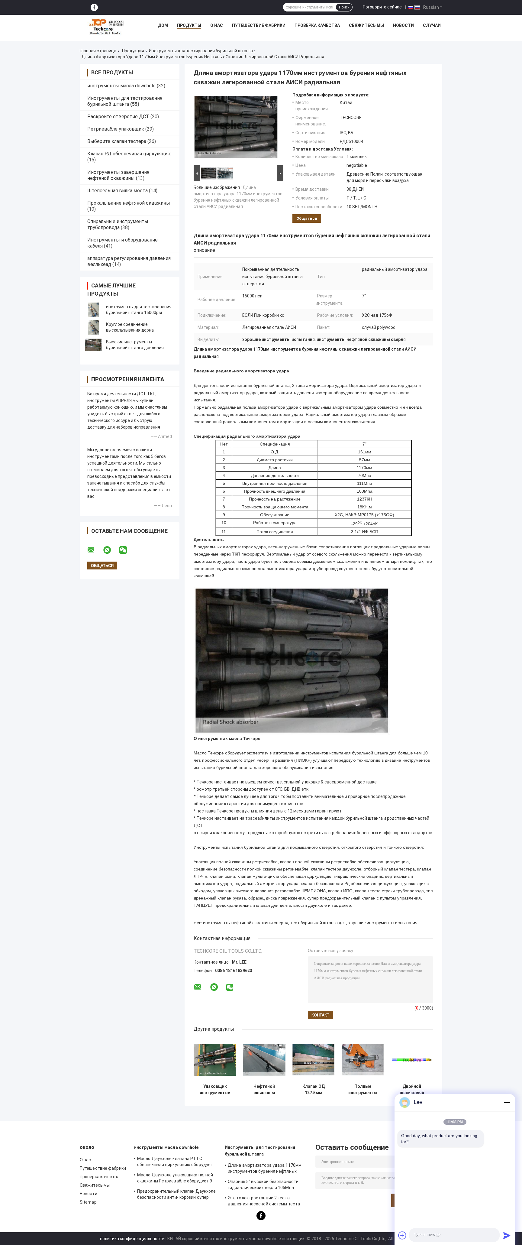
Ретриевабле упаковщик (115, 129)
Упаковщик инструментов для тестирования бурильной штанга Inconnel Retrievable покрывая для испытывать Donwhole (215, 1089)
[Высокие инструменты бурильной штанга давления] (93, 345)
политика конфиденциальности (132, 1238)
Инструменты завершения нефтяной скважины (118, 175)
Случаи (432, 25)
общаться (306, 218)
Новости (403, 25)
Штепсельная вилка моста (117, 190)
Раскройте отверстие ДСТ (118, 116)
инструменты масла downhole (121, 86)
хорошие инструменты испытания (382, 922)
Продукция (133, 50)
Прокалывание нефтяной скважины (128, 203)
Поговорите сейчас (382, 7)
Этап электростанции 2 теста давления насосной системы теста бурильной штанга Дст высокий (264, 1201)
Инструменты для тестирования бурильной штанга (201, 50)
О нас (216, 25)
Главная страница (98, 50)
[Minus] (507, 1102)
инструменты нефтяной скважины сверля (245, 922)
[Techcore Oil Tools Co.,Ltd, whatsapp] (110, 550)
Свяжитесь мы (366, 25)
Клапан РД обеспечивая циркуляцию (129, 154)
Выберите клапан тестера (116, 141)
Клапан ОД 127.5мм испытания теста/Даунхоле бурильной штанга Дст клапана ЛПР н (313, 1089)
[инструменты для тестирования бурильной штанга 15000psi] (93, 310)
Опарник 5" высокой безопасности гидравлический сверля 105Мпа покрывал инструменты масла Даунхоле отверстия (263, 1185)
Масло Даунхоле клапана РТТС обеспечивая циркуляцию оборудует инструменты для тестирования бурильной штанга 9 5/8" (175, 1162)
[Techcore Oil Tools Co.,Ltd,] (105, 27)
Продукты (189, 25)
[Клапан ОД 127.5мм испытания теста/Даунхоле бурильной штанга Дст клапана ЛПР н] (313, 1059)
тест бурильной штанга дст (318, 922)
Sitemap (88, 1202)
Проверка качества (317, 25)
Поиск (344, 7)
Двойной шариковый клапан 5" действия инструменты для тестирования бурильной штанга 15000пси (412, 1089)
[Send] (507, 1235)
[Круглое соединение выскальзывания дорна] (93, 327)
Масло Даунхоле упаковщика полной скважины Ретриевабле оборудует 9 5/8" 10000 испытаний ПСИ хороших (175, 1178)
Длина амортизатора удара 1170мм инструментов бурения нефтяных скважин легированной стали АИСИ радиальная (264, 1169)
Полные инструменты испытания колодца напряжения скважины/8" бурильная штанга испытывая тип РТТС (362, 1089)
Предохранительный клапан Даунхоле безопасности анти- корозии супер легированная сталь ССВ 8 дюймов (176, 1195)
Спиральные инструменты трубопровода (117, 224)
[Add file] (402, 1235)
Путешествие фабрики (258, 25)
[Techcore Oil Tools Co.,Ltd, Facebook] (94, 7)
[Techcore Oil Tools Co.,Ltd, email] (94, 550)
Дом (163, 25)
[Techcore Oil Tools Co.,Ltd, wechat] (126, 550)
